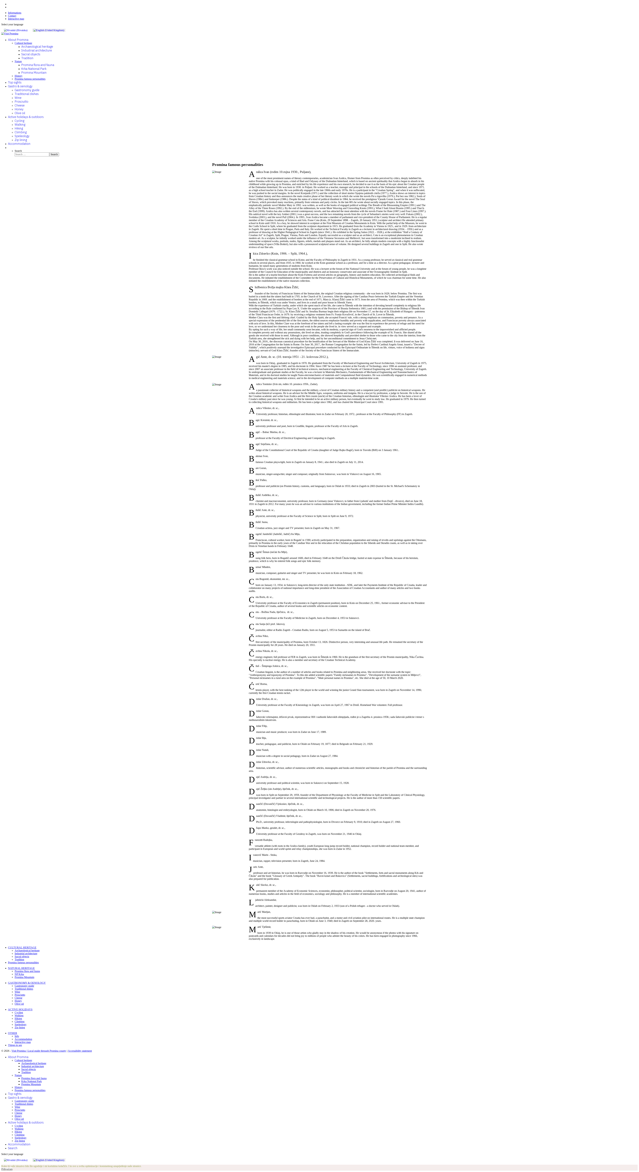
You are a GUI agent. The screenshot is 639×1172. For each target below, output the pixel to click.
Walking (20, 124)
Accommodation (19, 144)
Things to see (15, 1045)
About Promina (18, 40)
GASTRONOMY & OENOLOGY (27, 982)
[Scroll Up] (2, 1163)
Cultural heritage (23, 43)
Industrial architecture (36, 50)
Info (17, 1036)
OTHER (12, 1033)
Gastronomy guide (27, 90)
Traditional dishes (27, 94)
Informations (14, 12)
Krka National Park (33, 69)
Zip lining (21, 140)
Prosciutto (21, 101)
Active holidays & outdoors (26, 117)
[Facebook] (9, 4)
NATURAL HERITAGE (21, 968)
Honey (19, 109)
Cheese (20, 105)
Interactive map (16, 18)
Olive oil (20, 113)
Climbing (21, 132)
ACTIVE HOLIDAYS (20, 1009)
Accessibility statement (80, 1050)
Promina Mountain (34, 72)
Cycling (19, 121)
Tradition (27, 58)
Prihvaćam (6, 1169)
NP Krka (19, 974)
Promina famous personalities (30, 78)
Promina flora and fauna (37, 65)
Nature (18, 61)
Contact (12, 15)
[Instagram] (9, 7)
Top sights (14, 82)
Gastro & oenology (20, 86)
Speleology (22, 136)
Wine (18, 98)
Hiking (19, 128)
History (18, 75)
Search (18, 150)
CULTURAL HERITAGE (22, 947)
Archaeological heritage (37, 46)
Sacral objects (30, 54)
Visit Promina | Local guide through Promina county (38, 1050)
